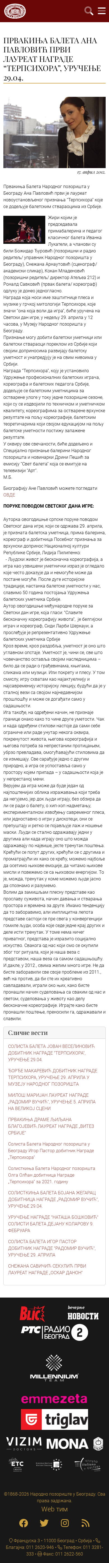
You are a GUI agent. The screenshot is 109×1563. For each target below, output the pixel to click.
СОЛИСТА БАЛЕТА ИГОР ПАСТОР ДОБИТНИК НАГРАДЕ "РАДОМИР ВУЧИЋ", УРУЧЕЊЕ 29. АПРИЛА (52, 1248)
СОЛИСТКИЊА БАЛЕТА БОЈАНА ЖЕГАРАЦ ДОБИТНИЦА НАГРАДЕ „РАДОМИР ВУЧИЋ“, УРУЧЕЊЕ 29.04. (53, 1199)
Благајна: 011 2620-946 (30, 1547)
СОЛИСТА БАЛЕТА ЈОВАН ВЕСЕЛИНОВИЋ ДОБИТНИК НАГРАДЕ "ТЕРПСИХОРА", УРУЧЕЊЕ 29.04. (51, 1053)
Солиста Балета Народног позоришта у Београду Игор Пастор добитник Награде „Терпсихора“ (51, 1150)
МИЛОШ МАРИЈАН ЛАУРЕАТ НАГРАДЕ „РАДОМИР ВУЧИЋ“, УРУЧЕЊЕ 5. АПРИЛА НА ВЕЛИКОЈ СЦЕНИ (52, 1102)
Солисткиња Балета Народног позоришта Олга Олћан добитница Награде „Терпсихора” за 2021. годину (51, 1175)
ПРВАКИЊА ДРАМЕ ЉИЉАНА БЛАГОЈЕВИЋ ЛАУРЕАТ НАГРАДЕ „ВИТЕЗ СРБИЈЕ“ (51, 1126)
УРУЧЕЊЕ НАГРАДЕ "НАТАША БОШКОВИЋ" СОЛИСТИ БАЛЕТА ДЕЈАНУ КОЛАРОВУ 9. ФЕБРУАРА (53, 1224)
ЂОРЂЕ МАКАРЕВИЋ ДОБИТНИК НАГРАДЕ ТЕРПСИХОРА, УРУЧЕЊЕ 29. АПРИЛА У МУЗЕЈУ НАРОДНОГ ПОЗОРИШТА (52, 1077)
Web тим (54, 1509)
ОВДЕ (9, 495)
